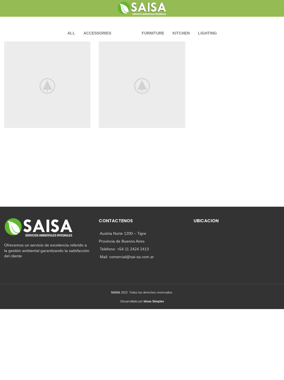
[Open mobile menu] (6, 8)
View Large (86, 45)
